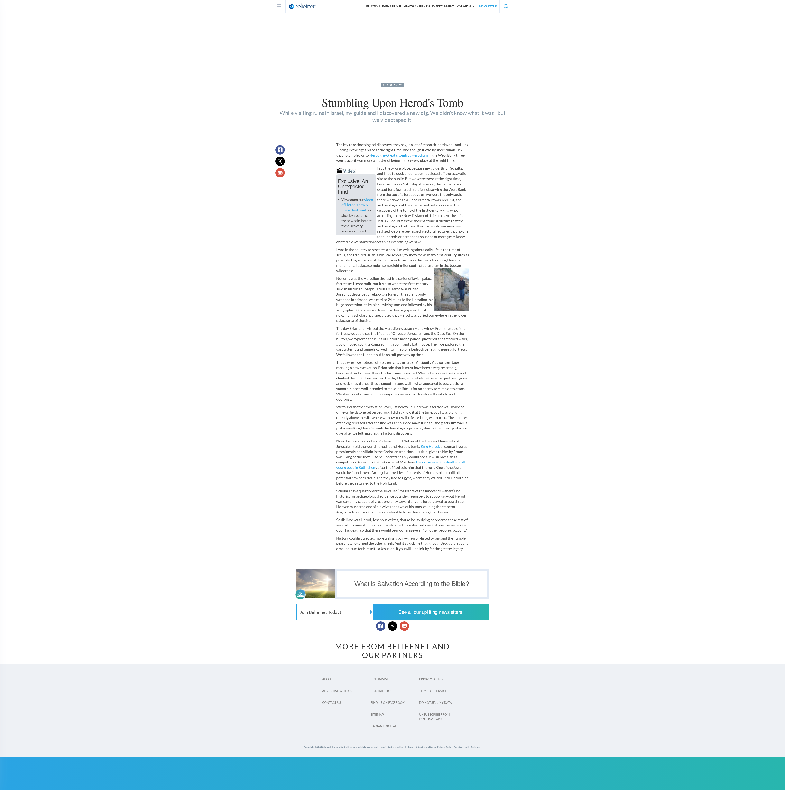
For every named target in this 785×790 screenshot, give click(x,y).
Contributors (382, 691)
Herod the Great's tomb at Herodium (398, 155)
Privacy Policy (431, 679)
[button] (505, 6)
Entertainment (443, 6)
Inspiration (372, 6)
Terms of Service (433, 691)
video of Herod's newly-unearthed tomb (357, 204)
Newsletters (488, 6)
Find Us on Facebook (388, 702)
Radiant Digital (384, 726)
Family (465, 6)
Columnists (380, 679)
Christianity (392, 85)
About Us (329, 679)
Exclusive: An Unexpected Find (353, 186)
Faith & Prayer (392, 6)
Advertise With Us (337, 691)
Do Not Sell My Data (435, 702)
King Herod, (430, 446)
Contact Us (331, 702)
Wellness (417, 6)
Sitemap (377, 714)
